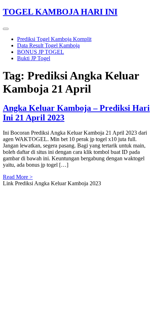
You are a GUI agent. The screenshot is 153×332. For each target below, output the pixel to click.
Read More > (18, 177)
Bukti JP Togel (33, 58)
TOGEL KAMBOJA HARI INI (60, 11)
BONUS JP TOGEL (40, 52)
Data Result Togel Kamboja (48, 45)
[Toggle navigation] (6, 29)
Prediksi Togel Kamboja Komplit (54, 39)
